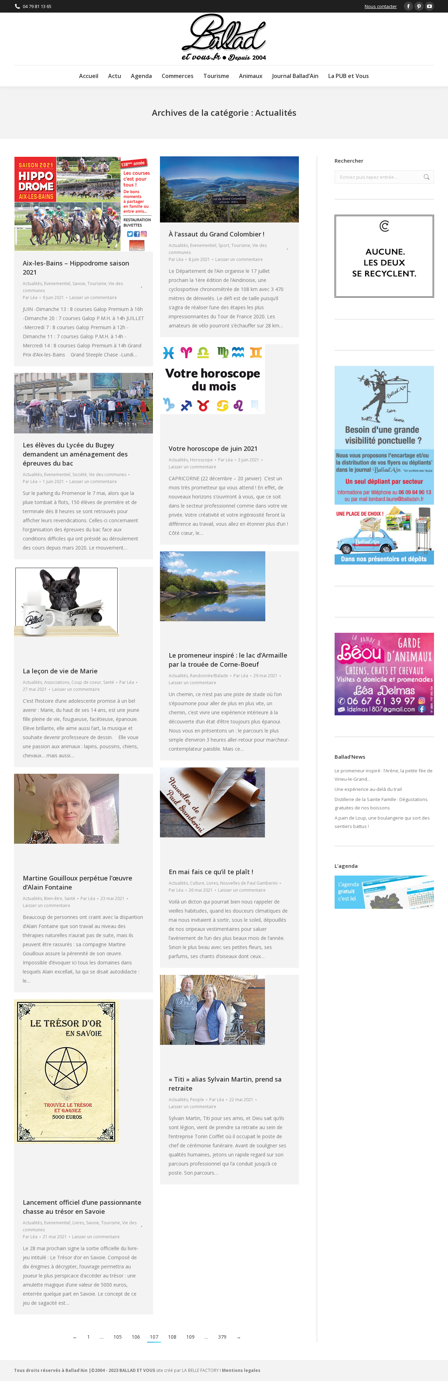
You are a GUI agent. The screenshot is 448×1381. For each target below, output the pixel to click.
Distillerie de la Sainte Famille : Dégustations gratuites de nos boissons (381, 803)
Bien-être (53, 898)
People (197, 1100)
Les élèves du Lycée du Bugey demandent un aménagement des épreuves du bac (75, 454)
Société (79, 474)
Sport (223, 245)
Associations (56, 682)
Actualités (32, 283)
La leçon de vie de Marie (60, 671)
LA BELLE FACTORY (200, 1370)
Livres (212, 883)
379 (222, 1336)
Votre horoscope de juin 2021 (213, 448)
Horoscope (201, 460)
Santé (108, 682)
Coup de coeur (86, 682)
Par (30, 297)
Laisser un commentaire (93, 297)
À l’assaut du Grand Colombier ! (216, 234)
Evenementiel (57, 283)
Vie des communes (107, 474)
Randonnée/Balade (209, 676)
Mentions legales (241, 1370)
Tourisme (97, 283)
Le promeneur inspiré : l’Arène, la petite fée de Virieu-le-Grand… (384, 774)
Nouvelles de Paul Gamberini (249, 883)
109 (190, 1336)
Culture (197, 883)
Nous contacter (381, 6)
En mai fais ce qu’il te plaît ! (211, 871)
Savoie (78, 283)
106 (136, 1336)
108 (172, 1336)
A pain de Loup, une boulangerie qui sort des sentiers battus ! (382, 822)
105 (117, 1336)
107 (154, 1336)
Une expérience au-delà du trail (368, 789)
